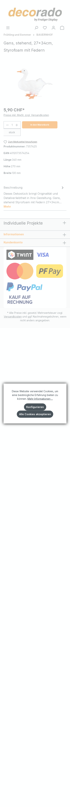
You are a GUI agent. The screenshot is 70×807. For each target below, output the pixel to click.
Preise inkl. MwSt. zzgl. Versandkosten (26, 115)
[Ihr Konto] (53, 27)
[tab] (34, 197)
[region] (35, 84)
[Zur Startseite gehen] (35, 13)
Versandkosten (13, 316)
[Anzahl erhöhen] (17, 125)
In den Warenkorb (39, 124)
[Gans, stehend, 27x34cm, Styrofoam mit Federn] (35, 84)
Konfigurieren (35, 407)
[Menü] (8, 27)
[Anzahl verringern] (7, 125)
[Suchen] (36, 27)
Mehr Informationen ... (40, 398)
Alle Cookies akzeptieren (35, 414)
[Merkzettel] (45, 27)
